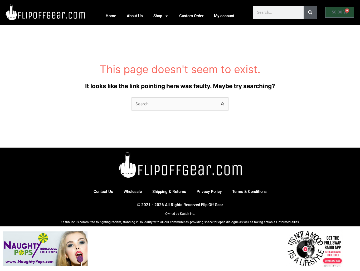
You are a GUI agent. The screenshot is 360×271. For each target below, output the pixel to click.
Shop (157, 15)
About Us (135, 15)
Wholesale (133, 191)
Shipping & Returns (169, 191)
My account (224, 15)
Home (111, 15)
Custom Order (191, 15)
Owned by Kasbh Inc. (180, 214)
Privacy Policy (209, 191)
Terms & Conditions (249, 191)
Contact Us (103, 191)
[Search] (310, 12)
